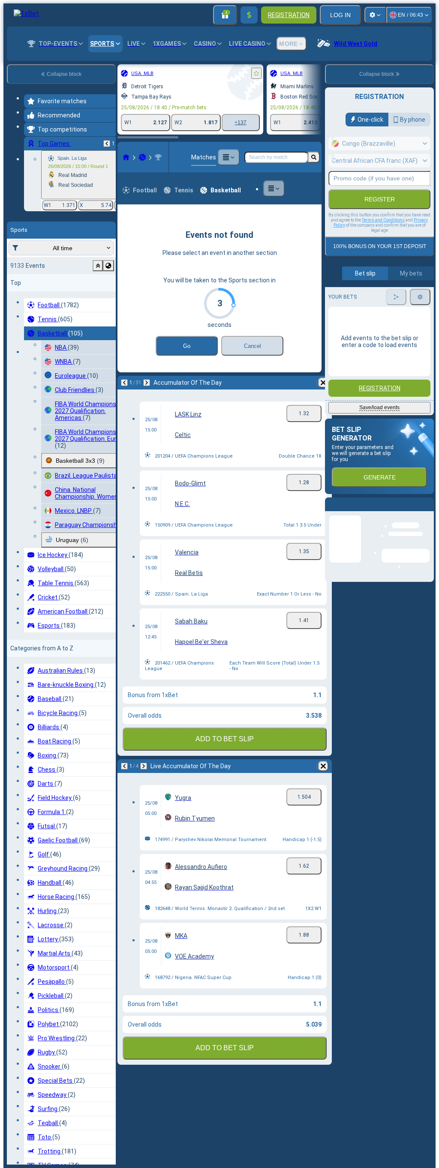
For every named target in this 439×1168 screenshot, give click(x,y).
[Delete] (323, 382)
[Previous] (106, 143)
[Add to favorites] (256, 73)
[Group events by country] (108, 265)
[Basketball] (142, 157)
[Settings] (375, 15)
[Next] (146, 382)
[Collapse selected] (98, 265)
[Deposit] (249, 15)
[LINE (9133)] (126, 157)
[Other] (228, 157)
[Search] (314, 157)
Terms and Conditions (383, 220)
